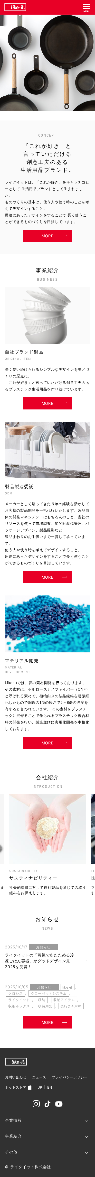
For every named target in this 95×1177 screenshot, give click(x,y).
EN (49, 1087)
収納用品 (45, 1006)
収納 (41, 1000)
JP (40, 1087)
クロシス (15, 993)
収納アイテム (64, 1000)
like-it (67, 987)
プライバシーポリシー (70, 1077)
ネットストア (16, 1087)
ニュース (39, 1077)
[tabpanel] (47, 63)
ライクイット (19, 1000)
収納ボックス (19, 1006)
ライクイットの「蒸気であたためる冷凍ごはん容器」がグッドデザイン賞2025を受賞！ (39, 961)
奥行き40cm (70, 1006)
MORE (48, 235)
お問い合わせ (16, 1077)
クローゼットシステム (49, 993)
